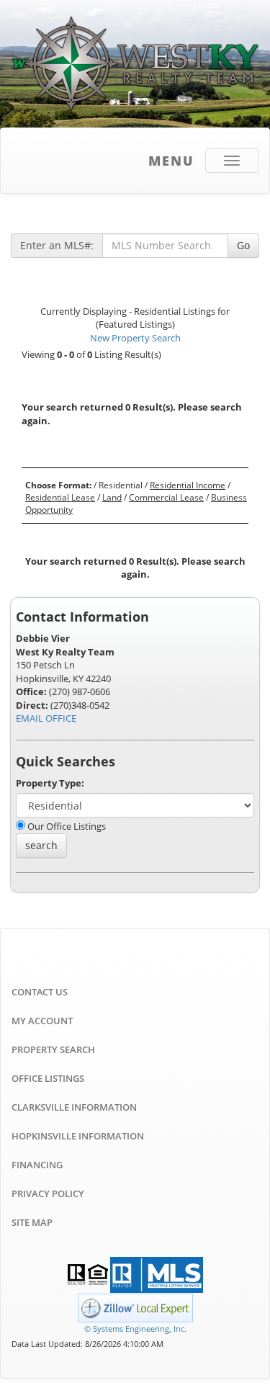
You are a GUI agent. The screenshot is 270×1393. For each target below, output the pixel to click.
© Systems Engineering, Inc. (135, 1328)
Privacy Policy (48, 1193)
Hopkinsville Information (78, 1135)
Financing (37, 1164)
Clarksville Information (74, 1107)
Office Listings (48, 1078)
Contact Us (40, 991)
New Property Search (135, 337)
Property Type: (50, 782)
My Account (42, 1020)
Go (243, 245)
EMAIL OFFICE (46, 718)
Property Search (53, 1049)
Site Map (32, 1222)
